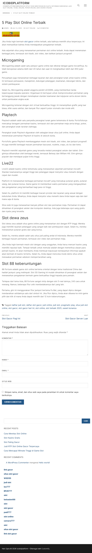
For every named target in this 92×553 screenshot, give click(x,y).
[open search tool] (78, 5)
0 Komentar (44, 28)
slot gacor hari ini (26, 308)
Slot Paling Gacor (12, 442)
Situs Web (7, 381)
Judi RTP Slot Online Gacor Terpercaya (21, 446)
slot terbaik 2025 (54, 308)
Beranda (6, 13)
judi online (47, 305)
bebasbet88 (9, 499)
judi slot (56, 305)
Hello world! (44, 462)
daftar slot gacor (34, 305)
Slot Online (30, 28)
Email (5, 371)
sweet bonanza (69, 308)
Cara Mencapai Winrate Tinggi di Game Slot (24, 450)
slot (5, 495)
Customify (45, 549)
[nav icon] (85, 5)
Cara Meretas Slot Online (15, 433)
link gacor (8, 469)
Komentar (7, 338)
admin (6, 28)
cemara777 (9, 521)
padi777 (7, 512)
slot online (40, 308)
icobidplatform (16, 3)
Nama (5, 360)
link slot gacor (10, 533)
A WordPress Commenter (17, 462)
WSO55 (7, 478)
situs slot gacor (11, 474)
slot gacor (29, 41)
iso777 (7, 487)
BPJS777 (8, 491)
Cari (86, 421)
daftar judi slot (18, 305)
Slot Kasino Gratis (12, 438)
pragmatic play (68, 305)
